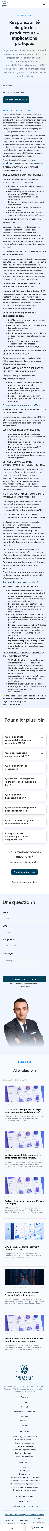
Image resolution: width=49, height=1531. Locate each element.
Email (5, 925)
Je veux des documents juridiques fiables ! (20, 582)
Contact (24, 1425)
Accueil (24, 1402)
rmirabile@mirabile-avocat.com (24, 1506)
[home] (4, 4)
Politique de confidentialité (9, 1522)
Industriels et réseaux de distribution (25, 1480)
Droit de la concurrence (24, 1443)
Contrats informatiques (24, 1453)
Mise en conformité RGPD (24, 1456)
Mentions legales (24, 1522)
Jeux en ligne (24, 1471)
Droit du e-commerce (24, 1446)
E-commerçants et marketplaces (24, 1487)
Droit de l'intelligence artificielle (25, 1450)
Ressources (24, 1421)
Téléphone (9, 939)
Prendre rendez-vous (16, 99)
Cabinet (24, 1407)
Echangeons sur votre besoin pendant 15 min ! (22, 405)
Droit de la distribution (24, 1440)
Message (8, 953)
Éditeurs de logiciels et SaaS (24, 1490)
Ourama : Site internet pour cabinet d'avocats (24, 1514)
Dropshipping (24, 1474)
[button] (44, 4)
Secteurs (24, 1416)
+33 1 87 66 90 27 (24, 1501)
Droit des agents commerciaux (24, 1436)
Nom (5, 912)
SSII (24, 1467)
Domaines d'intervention (24, 1411)
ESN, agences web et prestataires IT (24, 1484)
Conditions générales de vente (38, 1522)
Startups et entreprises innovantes (24, 1477)
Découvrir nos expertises (24, 882)
